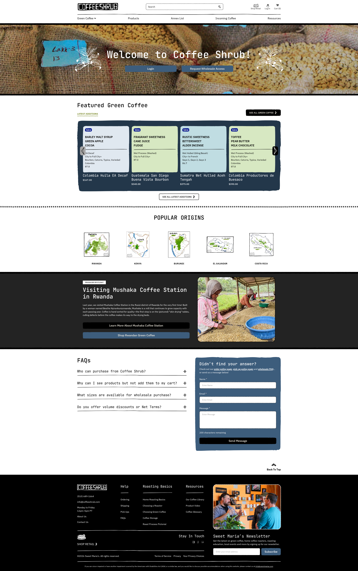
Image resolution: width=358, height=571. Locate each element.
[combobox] (184, 6)
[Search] (219, 6)
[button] (132, 372)
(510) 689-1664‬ (85, 496)
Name (203, 379)
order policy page (223, 369)
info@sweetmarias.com (264, 566)
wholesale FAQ (265, 369)
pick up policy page (243, 369)
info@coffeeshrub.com (88, 501)
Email (203, 393)
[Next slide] (275, 150)
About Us (81, 516)
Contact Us (82, 522)
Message (204, 408)
